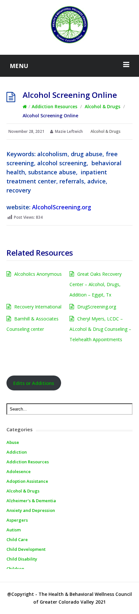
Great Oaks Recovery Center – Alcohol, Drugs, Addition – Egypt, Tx (96, 284)
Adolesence (18, 471)
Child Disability (21, 559)
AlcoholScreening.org (61, 207)
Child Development (26, 549)
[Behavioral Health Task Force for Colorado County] (69, 25)
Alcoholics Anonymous (38, 274)
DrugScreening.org (96, 307)
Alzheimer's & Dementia (31, 501)
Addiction (16, 452)
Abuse (12, 442)
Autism (13, 530)
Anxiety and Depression (30, 510)
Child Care (17, 539)
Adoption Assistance (27, 481)
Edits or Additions (33, 383)
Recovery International (37, 307)
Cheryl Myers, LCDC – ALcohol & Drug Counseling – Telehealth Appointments (100, 329)
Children (15, 569)
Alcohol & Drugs (102, 106)
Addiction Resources (54, 106)
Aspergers (17, 520)
